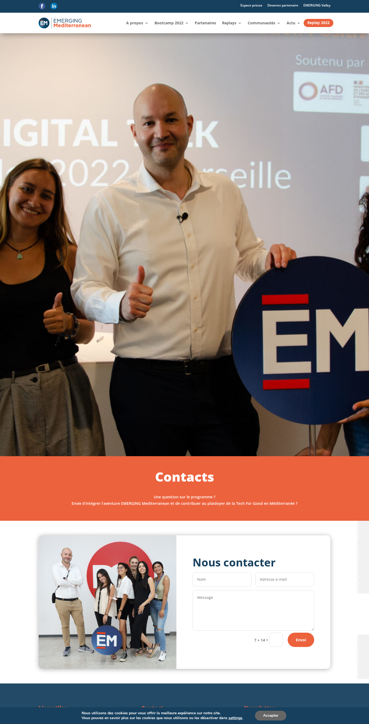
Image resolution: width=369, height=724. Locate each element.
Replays (229, 22)
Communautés (261, 22)
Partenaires (205, 22)
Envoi (301, 639)
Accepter (270, 715)
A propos (134, 22)
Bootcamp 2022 (169, 22)
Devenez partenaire (282, 5)
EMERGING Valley (316, 5)
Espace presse (251, 5)
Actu (291, 22)
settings (235, 718)
